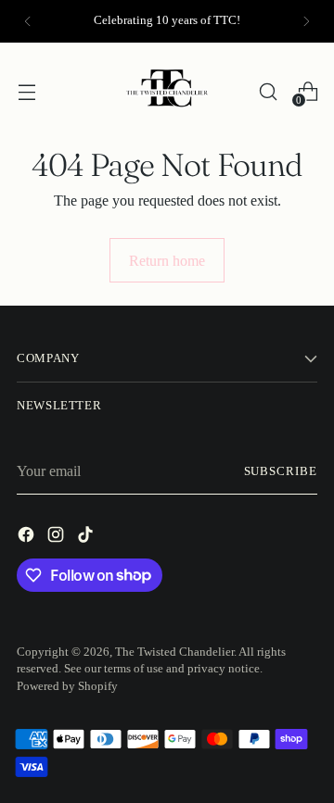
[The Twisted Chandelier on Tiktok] (87, 537)
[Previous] (27, 21)
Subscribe (280, 471)
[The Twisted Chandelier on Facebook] (28, 537)
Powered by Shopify (67, 686)
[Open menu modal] (26, 91)
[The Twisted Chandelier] (167, 91)
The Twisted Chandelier (174, 652)
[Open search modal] (268, 91)
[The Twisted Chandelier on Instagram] (57, 537)
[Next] (306, 21)
